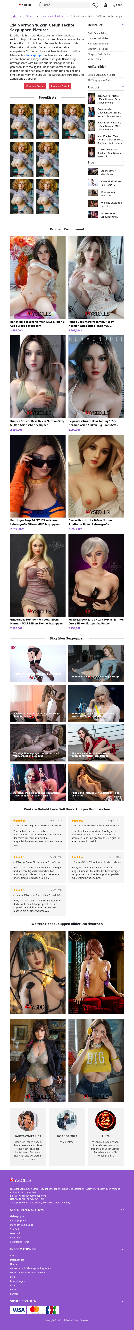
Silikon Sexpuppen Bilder (101, 74)
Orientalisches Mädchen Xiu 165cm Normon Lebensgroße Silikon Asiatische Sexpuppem (109, 112)
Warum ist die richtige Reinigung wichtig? (95, 676)
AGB (12, 1255)
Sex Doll (14, 1229)
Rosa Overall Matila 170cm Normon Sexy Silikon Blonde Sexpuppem (108, 99)
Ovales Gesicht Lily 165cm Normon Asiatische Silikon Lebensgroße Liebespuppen (91, 522)
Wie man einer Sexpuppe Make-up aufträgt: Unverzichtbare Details (91, 755)
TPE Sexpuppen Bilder (100, 80)
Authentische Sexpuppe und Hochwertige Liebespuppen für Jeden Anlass (110, 215)
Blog (12, 1276)
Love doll (15, 1233)
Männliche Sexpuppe (21, 1224)
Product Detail (35, 86)
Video (13, 1285)
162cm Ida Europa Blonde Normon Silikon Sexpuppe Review (39, 862)
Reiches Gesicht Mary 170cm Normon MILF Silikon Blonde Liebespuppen (109, 125)
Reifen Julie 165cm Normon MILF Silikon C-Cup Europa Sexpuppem (37, 324)
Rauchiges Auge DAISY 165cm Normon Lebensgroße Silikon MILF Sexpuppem (35, 522)
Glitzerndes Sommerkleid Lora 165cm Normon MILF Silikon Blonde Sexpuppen (36, 621)
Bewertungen (17, 1281)
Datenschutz (17, 1259)
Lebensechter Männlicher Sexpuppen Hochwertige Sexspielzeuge (108, 172)
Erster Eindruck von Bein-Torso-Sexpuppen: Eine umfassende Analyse (112, 183)
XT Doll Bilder (95, 59)
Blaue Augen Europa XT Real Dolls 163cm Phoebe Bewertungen (39, 825)
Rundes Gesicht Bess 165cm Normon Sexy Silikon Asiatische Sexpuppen (37, 423)
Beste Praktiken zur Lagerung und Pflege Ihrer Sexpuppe (36, 715)
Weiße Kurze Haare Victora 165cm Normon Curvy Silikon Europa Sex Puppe (96, 621)
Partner (14, 1293)
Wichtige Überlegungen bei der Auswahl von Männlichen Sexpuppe (36, 755)
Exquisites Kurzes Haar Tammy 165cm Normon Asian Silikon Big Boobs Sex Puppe (92, 423)
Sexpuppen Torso (19, 1241)
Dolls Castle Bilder (98, 33)
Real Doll (15, 1237)
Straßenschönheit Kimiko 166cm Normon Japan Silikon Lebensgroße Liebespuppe (109, 152)
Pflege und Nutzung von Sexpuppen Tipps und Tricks (95, 794)
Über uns (15, 1264)
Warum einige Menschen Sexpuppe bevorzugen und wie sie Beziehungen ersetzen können (112, 193)
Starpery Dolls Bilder (99, 54)
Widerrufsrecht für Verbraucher (27, 1272)
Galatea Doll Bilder (98, 38)
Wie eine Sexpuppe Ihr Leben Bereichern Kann (111, 204)
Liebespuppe (34, 55)
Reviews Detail (60, 86)
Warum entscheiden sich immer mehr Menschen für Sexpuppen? (93, 715)
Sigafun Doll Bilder (98, 48)
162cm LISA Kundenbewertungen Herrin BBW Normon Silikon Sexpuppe (97, 825)
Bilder (29, 16)
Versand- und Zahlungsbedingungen (30, 1268)
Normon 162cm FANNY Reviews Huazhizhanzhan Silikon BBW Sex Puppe (97, 862)
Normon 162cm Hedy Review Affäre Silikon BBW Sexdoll (39, 895)
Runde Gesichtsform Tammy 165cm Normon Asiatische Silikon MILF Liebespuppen (91, 324)
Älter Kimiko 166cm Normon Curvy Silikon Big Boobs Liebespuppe (110, 139)
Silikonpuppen (18, 1220)
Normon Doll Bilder (53, 16)
